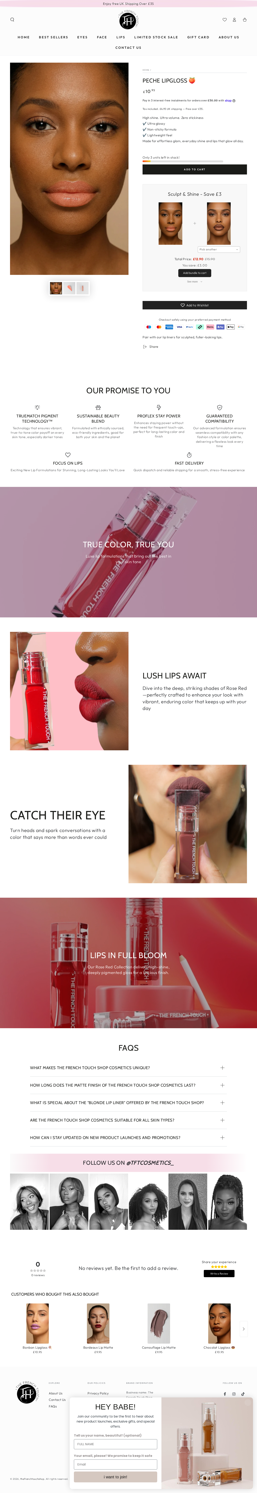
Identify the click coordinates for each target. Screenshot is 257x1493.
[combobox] (219, 249)
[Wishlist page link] (225, 20)
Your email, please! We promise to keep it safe (113, 1455)
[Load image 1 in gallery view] (56, 288)
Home (146, 70)
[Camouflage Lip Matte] (159, 1323)
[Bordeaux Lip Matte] (98, 1323)
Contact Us (57, 1400)
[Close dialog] (247, 1402)
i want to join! (115, 1477)
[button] (12, 19)
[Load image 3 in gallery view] (82, 288)
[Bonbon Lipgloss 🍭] (37, 1323)
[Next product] (244, 1329)
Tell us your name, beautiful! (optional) (108, 1435)
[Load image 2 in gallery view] (69, 288)
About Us (56, 1393)
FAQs (53, 1406)
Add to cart (194, 169)
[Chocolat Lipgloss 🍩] (219, 1323)
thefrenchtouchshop (32, 1478)
